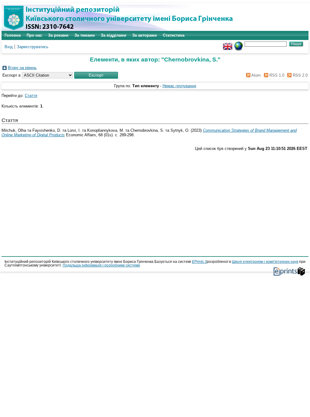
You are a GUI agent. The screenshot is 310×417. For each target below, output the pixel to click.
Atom (255, 75)
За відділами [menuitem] (113, 35)
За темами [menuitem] (84, 35)
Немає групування (179, 86)
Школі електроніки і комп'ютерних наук (265, 261)
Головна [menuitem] (13, 35)
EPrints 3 (199, 261)
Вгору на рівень (22, 67)
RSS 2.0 (300, 75)
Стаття (31, 95)
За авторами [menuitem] (144, 35)
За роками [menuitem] (58, 35)
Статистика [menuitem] (173, 35)
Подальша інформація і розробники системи (101, 265)
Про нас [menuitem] (34, 35)
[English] (227, 43)
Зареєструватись (32, 47)
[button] (96, 75)
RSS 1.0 (276, 75)
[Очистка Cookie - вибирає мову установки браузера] (238, 43)
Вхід (9, 47)
